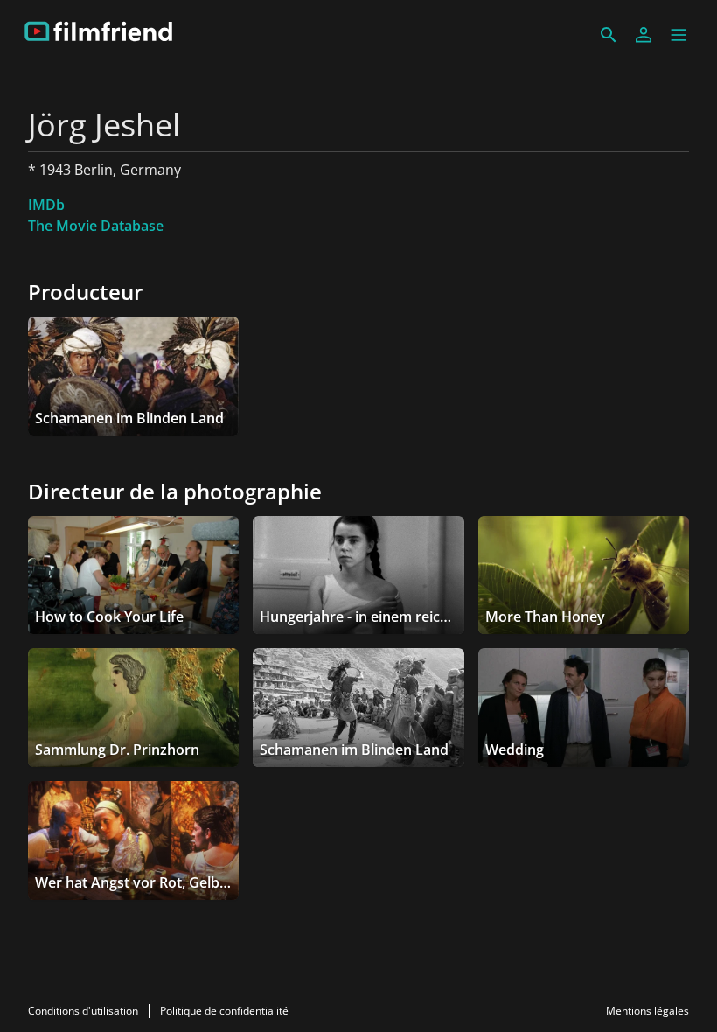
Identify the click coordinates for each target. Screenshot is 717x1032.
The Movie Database (96, 225)
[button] (678, 34)
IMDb (46, 204)
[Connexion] (643, 34)
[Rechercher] (608, 34)
